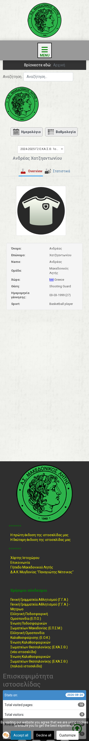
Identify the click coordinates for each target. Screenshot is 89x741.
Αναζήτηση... (13, 76)
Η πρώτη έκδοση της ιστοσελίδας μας (39, 535)
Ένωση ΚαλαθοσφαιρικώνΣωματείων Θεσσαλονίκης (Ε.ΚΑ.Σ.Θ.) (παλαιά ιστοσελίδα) (39, 661)
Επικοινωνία (20, 562)
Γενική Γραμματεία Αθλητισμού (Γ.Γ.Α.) (39, 599)
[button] (5, 735)
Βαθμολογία (66, 132)
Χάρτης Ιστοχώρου (24, 558)
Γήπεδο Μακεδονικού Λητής (31, 567)
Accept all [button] (21, 735)
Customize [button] (67, 735)
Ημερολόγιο (31, 132)
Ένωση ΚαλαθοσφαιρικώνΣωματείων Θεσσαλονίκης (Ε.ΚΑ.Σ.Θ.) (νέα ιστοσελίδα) (39, 647)
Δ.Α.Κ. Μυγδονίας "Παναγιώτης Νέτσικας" (42, 572)
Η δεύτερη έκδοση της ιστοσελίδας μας (40, 540)
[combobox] (48, 76)
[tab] (31, 171)
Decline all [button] (43, 735)
